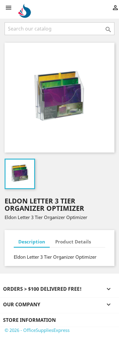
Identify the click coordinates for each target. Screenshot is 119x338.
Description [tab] (31, 242)
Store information (29, 320)
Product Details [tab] (73, 242)
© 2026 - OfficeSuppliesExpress (37, 330)
